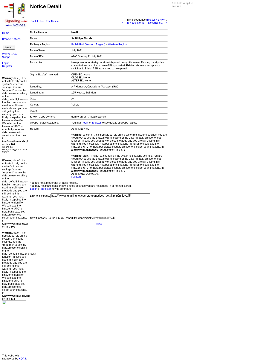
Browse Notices (11, 39)
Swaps (6, 57)
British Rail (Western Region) (88, 44)
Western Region (117, 44)
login (86, 122)
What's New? (9, 54)
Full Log (76, 176)
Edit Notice (52, 21)
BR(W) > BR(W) (156, 19)
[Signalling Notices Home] (16, 27)
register (96, 122)
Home (5, 33)
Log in (5, 63)
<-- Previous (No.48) (133, 22)
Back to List (37, 21)
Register (7, 66)
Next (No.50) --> (157, 22)
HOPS (22, 358)
